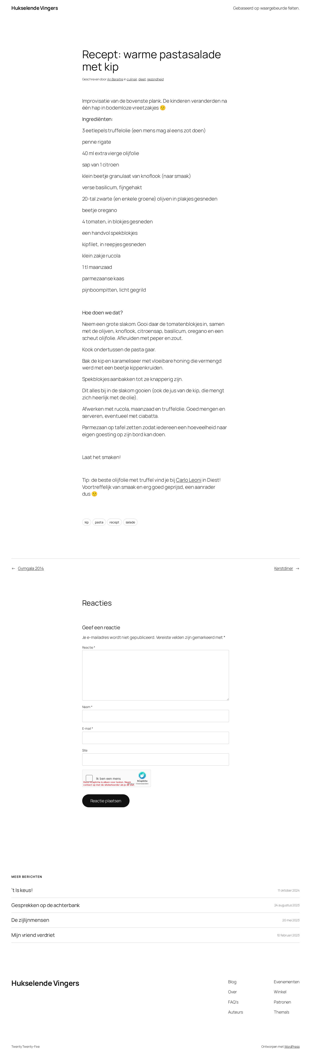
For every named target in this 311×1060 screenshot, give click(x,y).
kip (87, 522)
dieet (142, 79)
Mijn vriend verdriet (33, 935)
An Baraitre (115, 79)
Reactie (88, 647)
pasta (99, 522)
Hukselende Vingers (34, 8)
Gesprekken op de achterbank (45, 905)
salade (130, 522)
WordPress (292, 1046)
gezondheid (155, 79)
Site (85, 750)
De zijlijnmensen (30, 920)
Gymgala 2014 (31, 568)
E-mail (87, 728)
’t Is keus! (22, 890)
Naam (87, 707)
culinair (132, 79)
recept (114, 522)
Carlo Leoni (188, 479)
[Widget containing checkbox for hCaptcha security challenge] (116, 778)
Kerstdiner (283, 568)
